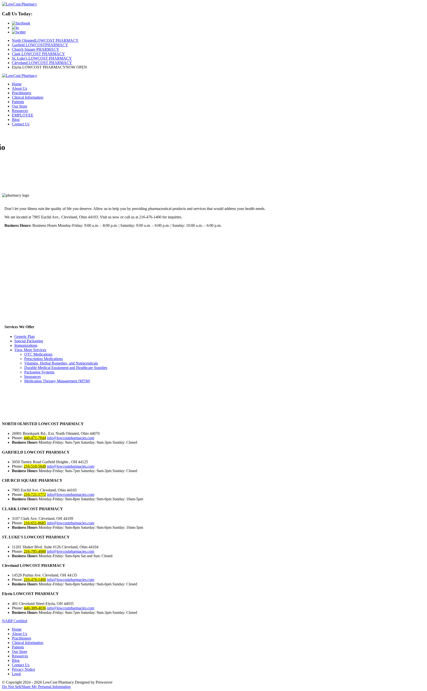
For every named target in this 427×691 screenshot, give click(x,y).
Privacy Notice (23, 669)
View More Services (30, 350)
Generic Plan (24, 336)
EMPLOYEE (22, 115)
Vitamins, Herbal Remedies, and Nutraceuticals (61, 363)
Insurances (32, 376)
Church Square (35, 49)
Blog (16, 119)
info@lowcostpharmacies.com (70, 438)
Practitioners (21, 93)
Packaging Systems (39, 372)
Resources (20, 111)
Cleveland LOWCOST (42, 63)
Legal (16, 674)
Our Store (19, 106)
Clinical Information (27, 97)
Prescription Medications (43, 359)
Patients (18, 102)
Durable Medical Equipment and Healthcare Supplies (65, 368)
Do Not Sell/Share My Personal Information (36, 687)
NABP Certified (14, 621)
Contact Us (20, 124)
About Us (19, 88)
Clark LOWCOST (38, 54)
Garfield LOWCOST (40, 45)
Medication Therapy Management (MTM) (57, 381)
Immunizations (25, 345)
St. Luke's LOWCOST (42, 58)
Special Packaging (28, 341)
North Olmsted (45, 40)
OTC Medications (38, 354)
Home (16, 84)
